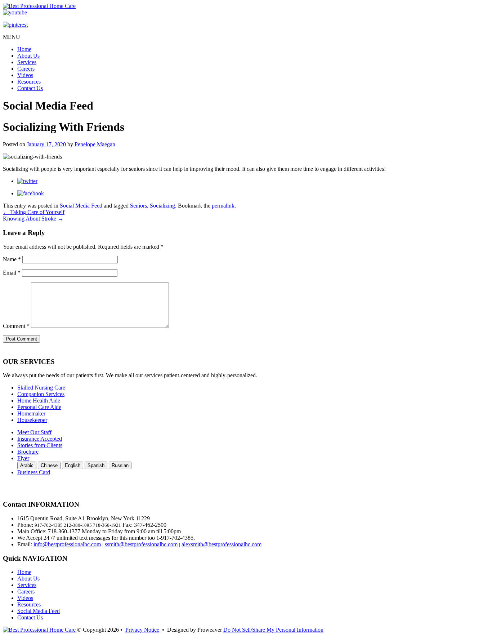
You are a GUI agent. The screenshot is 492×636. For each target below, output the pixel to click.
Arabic (26, 465)
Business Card (33, 472)
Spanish (96, 465)
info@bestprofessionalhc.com (67, 544)
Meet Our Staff (34, 432)
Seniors (138, 206)
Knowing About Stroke (33, 218)
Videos (25, 75)
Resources (29, 82)
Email (12, 273)
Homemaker (31, 413)
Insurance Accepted (39, 439)
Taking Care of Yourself (33, 212)
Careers (26, 69)
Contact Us (30, 88)
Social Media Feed (81, 206)
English (72, 465)
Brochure (28, 452)
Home (24, 49)
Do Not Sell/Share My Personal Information (273, 630)
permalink (223, 206)
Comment (16, 326)
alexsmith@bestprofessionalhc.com (221, 544)
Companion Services (40, 394)
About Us (28, 56)
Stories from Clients (39, 445)
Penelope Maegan (95, 144)
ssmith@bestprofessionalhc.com (141, 544)
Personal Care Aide (39, 407)
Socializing (162, 206)
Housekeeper (32, 420)
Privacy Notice (142, 630)
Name (12, 259)
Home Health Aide (38, 400)
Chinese (49, 465)
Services (26, 62)
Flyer (23, 458)
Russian (120, 465)
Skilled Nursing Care (41, 387)
